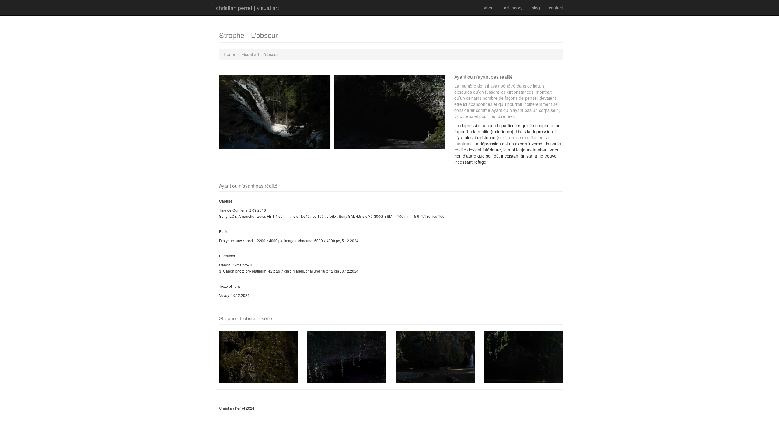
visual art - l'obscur (260, 54)
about (489, 8)
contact (556, 8)
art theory (513, 8)
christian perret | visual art (247, 8)
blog (536, 8)
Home (229, 54)
